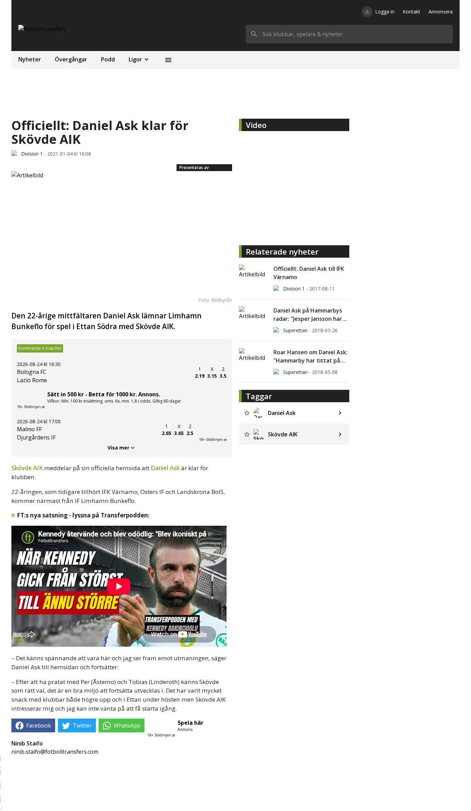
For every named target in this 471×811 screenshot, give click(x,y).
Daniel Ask (165, 468)
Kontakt (411, 11)
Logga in (384, 11)
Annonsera (441, 11)
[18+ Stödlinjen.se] (213, 430)
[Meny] (168, 60)
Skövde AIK (27, 468)
